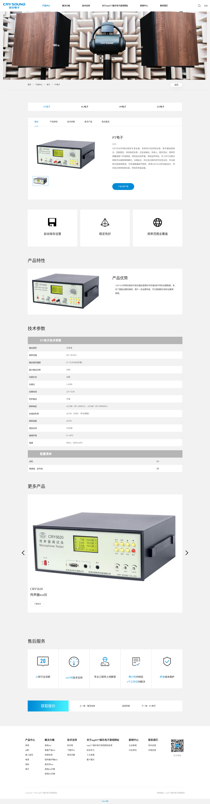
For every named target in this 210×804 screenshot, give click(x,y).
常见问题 (71, 755)
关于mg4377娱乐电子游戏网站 (115, 6)
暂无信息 (91, 706)
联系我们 (164, 6)
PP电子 (122, 107)
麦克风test (49, 764)
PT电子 (57, 84)
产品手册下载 (123, 186)
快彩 (27, 764)
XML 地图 (105, 801)
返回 (176, 85)
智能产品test (50, 750)
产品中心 (46, 6)
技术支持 (86, 6)
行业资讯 (133, 750)
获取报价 (48, 706)
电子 (48, 84)
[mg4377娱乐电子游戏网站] (14, 6)
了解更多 (37, 604)
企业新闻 (133, 745)
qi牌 (27, 750)
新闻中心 (144, 6)
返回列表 (126, 706)
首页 (29, 84)
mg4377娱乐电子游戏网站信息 (99, 745)
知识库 (70, 745)
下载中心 (71, 750)
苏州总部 (152, 745)
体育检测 (48, 755)
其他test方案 (50, 769)
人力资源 (90, 755)
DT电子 (160, 107)
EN (205, 6)
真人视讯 (29, 755)
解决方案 (66, 6)
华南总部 (152, 750)
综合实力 (90, 750)
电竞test (48, 745)
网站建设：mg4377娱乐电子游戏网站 (171, 793)
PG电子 (84, 107)
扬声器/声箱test (51, 760)
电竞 (27, 760)
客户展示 (90, 760)
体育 (27, 745)
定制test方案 (50, 774)
